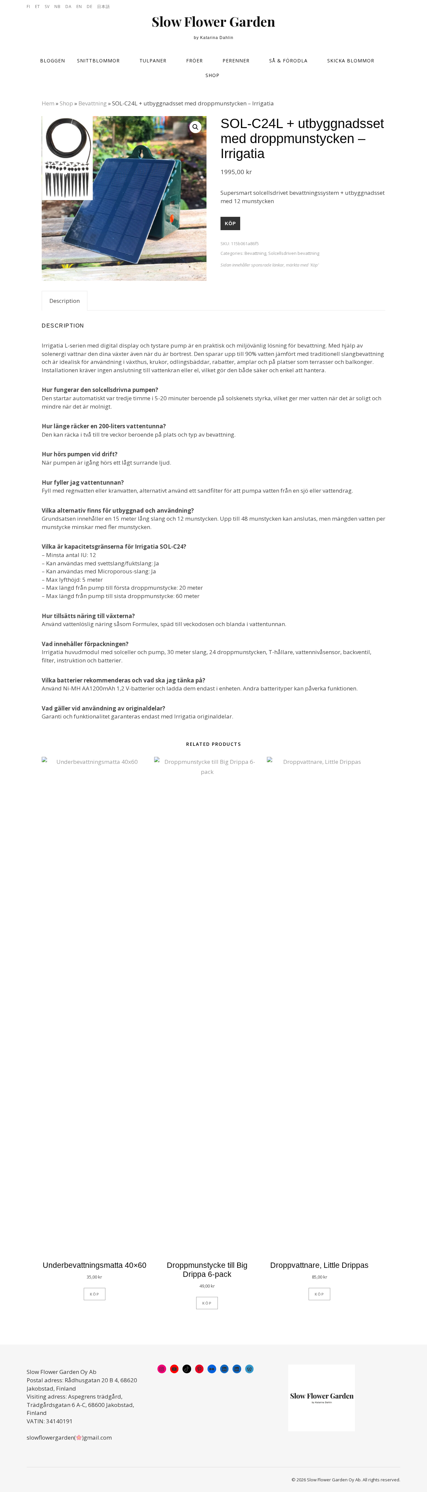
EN (79, 6)
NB (57, 6)
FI (28, 6)
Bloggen (52, 60)
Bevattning (92, 103)
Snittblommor (98, 60)
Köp (230, 223)
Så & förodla (288, 60)
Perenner (236, 60)
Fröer (194, 60)
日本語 (103, 6)
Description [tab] (64, 301)
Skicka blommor (350, 60)
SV (47, 6)
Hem (48, 103)
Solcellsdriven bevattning (293, 253)
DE (89, 6)
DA (68, 6)
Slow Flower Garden (213, 21)
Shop (212, 75)
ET (37, 6)
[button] (195, 127)
